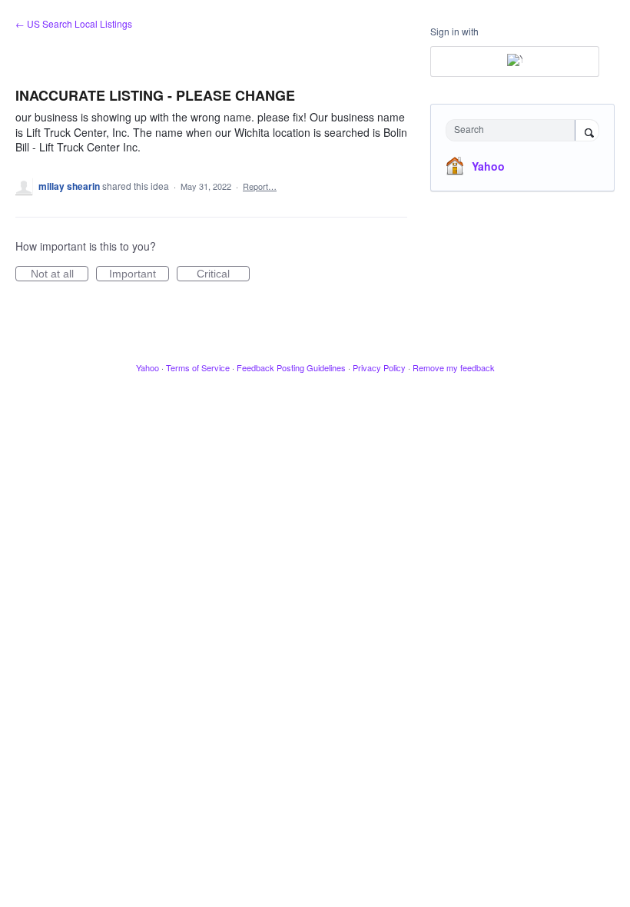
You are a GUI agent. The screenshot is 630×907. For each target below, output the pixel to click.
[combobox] (514, 130)
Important (139, 274)
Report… (260, 186)
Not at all (59, 274)
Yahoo (488, 166)
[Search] (587, 131)
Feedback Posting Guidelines (291, 367)
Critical (223, 274)
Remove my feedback (454, 367)
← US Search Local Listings (73, 23)
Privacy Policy (379, 367)
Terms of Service (198, 367)
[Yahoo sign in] (514, 61)
